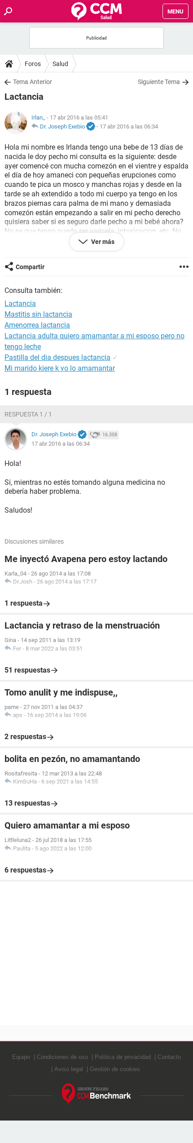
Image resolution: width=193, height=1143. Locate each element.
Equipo (21, 1057)
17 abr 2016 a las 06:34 (129, 126)
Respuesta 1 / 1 (28, 414)
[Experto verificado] (90, 127)
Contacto (169, 1057)
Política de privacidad (123, 1057)
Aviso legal (68, 1069)
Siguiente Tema (159, 81)
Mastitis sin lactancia (38, 314)
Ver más (102, 241)
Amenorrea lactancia (37, 325)
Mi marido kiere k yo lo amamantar (59, 368)
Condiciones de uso (62, 1057)
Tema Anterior (32, 81)
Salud (60, 63)
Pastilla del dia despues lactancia (57, 357)
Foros (33, 63)
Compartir (30, 266)
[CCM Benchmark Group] (96, 1094)
